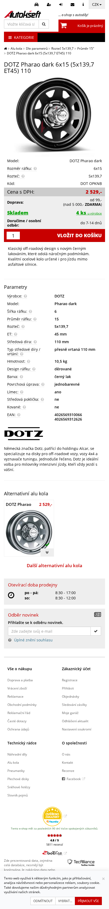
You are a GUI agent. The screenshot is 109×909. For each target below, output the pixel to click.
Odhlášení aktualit (75, 721)
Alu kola (13, 762)
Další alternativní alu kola (54, 565)
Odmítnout (43, 901)
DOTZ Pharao (18, 504)
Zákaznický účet (76, 668)
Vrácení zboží (17, 688)
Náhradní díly (17, 754)
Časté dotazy (16, 721)
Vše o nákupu (19, 668)
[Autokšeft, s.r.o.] (22, 14)
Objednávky (70, 696)
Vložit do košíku (79, 235)
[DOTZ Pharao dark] (54, 116)
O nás (66, 754)
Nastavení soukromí (76, 729)
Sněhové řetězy (18, 787)
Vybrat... (65, 901)
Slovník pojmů (17, 795)
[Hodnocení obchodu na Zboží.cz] (54, 853)
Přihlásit (68, 688)
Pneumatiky (16, 770)
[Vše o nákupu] (84, 4)
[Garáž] (37, 4)
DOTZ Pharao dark (86, 160)
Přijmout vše (88, 901)
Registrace (70, 680)
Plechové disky (18, 779)
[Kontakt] (73, 4)
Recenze (68, 770)
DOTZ (59, 296)
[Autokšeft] (5, 48)
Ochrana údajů (18, 729)
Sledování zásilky (74, 704)
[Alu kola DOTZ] (54, 434)
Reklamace (15, 696)
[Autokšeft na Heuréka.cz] (54, 816)
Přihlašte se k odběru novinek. (35, 622)
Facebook (74, 779)
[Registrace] (49, 4)
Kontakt (67, 762)
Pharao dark (65, 303)
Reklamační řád (18, 713)
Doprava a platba (20, 680)
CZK (95, 4)
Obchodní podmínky (22, 704)
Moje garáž (70, 713)
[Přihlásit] (61, 4)
